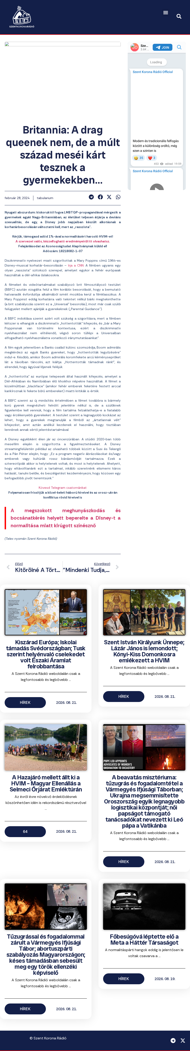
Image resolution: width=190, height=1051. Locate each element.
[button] (166, 12)
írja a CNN (76, 265)
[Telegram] (173, 1040)
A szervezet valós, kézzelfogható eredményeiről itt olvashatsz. (63, 241)
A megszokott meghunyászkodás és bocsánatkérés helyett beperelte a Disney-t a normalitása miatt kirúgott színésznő (66, 518)
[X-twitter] (182, 1040)
